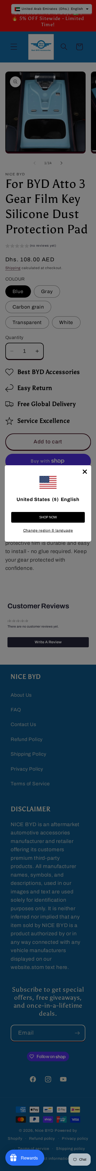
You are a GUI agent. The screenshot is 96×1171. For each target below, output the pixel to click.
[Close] (84, 471)
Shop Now (48, 517)
